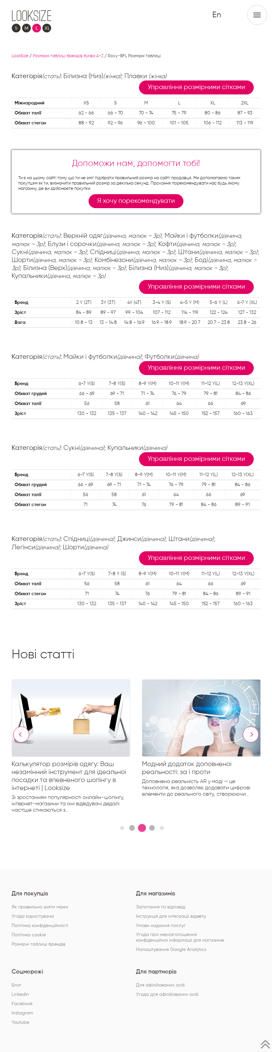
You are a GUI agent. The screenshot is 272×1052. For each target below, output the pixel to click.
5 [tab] (162, 828)
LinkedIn (20, 994)
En (216, 15)
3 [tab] (142, 828)
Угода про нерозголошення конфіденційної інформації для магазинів (180, 937)
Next (251, 734)
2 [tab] (132, 828)
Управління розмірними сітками (196, 87)
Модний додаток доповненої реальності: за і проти (187, 768)
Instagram (22, 1013)
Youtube (20, 1022)
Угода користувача (33, 916)
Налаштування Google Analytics (171, 949)
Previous (21, 734)
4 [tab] (152, 828)
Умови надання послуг (161, 925)
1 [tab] (122, 828)
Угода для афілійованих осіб (167, 994)
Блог (17, 985)
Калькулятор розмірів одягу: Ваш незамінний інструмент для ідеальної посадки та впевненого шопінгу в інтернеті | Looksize (69, 776)
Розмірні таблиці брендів (38, 944)
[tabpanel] (77, 747)
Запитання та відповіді (160, 907)
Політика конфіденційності (40, 925)
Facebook (22, 1003)
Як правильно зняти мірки (40, 907)
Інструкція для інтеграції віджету (171, 916)
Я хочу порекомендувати (136, 200)
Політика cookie (29, 935)
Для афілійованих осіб (160, 985)
